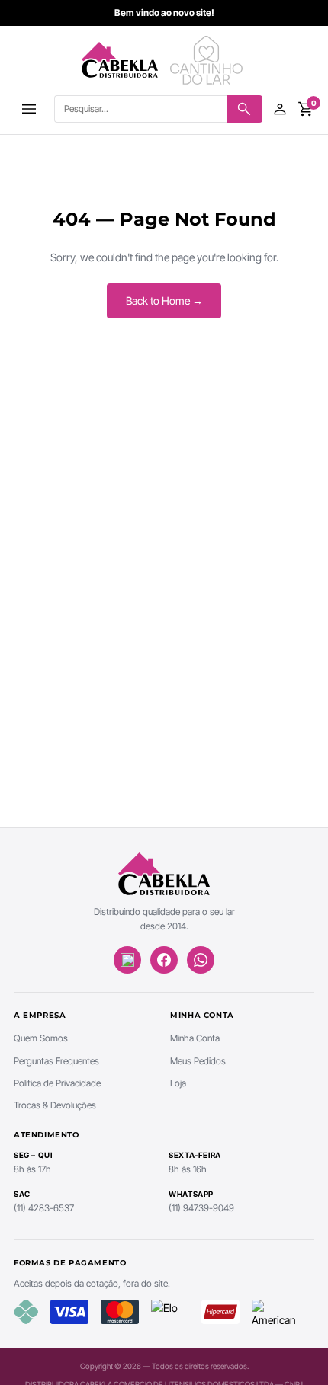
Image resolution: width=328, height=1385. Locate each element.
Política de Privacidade (57, 1083)
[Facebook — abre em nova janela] (164, 960)
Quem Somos (41, 1038)
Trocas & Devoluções (55, 1105)
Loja (178, 1083)
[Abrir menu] (29, 109)
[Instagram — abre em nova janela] (127, 960)
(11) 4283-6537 (44, 1208)
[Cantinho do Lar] (208, 60)
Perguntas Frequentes (56, 1061)
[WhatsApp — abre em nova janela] (200, 960)
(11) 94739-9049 (201, 1208)
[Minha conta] (280, 109)
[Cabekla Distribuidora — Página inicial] (120, 60)
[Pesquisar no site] (244, 109)
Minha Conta (195, 1038)
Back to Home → (164, 300)
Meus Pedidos (198, 1061)
